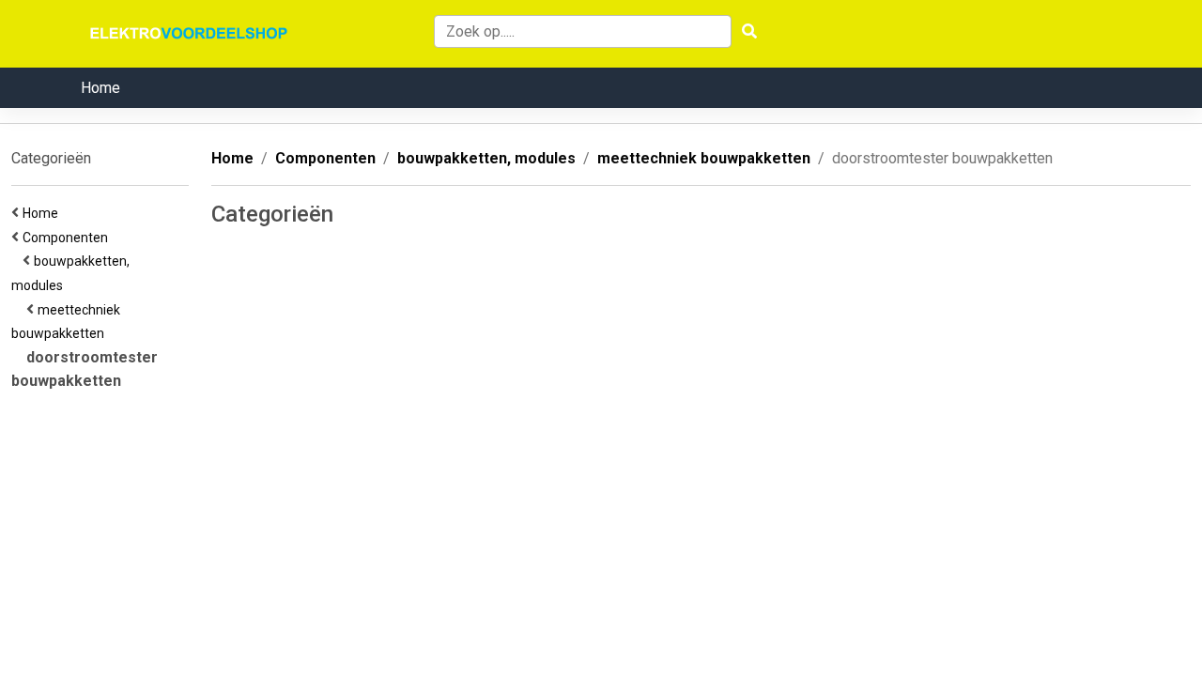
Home (100, 88)
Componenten (68, 237)
